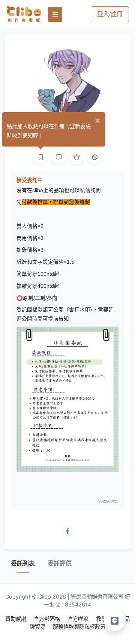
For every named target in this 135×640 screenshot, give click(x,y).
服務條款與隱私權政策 (79, 626)
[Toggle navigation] (55, 14)
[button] (115, 620)
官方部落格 (48, 619)
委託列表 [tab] (23, 563)
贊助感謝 (16, 619)
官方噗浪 (79, 619)
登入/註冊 (110, 14)
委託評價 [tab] (60, 563)
